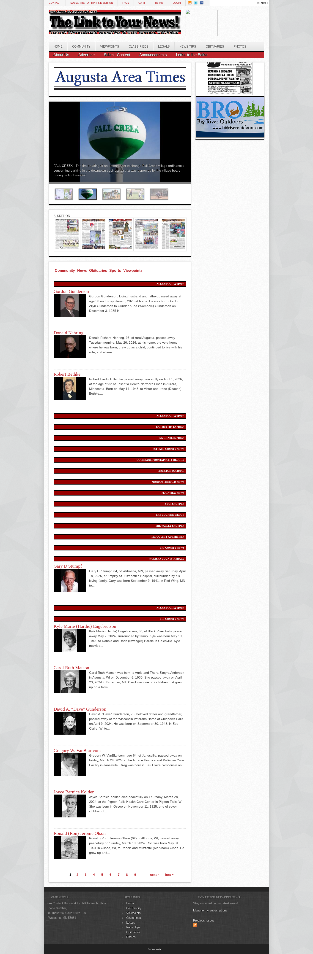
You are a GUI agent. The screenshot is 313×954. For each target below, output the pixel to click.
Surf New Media (154, 949)
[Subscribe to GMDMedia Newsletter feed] (195, 925)
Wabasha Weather (240, 30)
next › (154, 874)
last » (169, 874)
